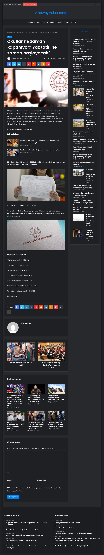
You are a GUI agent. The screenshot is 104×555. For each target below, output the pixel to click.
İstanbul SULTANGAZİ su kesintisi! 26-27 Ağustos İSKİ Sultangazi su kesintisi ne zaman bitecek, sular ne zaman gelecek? (84, 205)
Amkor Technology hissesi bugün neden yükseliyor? (83, 156)
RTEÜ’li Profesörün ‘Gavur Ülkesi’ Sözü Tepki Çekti (91, 219)
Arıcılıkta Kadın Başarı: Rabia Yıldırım (91, 122)
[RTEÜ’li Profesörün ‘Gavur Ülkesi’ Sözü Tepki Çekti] (78, 217)
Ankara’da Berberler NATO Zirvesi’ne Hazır (90, 93)
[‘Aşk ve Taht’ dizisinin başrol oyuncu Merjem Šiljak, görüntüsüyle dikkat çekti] (36, 416)
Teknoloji (59, 22)
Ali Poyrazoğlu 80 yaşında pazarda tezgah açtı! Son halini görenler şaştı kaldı (36, 398)
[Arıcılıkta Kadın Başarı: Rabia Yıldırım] (78, 123)
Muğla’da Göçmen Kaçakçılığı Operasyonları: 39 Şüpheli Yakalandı (84, 41)
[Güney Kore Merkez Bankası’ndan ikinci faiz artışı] (78, 172)
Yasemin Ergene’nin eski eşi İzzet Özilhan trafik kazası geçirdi (55, 424)
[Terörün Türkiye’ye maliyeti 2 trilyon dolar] (78, 233)
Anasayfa (31, 22)
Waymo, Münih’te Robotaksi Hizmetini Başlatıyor (83, 194)
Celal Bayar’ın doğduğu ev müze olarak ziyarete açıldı (56, 397)
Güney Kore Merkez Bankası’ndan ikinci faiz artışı (91, 174)
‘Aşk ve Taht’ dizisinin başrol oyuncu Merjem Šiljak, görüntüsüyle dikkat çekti (36, 425)
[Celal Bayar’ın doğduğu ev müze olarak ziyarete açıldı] (56, 389)
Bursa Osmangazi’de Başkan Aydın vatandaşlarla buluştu (15, 425)
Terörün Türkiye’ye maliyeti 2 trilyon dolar (90, 233)
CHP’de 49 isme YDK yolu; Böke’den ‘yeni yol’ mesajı (82, 186)
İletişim (73, 22)
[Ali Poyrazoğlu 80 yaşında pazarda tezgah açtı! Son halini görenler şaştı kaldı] (36, 389)
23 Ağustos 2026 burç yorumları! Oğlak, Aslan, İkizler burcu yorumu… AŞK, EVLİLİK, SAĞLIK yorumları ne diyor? (15, 400)
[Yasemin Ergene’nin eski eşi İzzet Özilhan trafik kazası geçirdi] (56, 416)
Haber (38, 22)
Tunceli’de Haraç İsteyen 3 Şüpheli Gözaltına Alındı (91, 109)
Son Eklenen (84, 32)
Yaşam (67, 22)
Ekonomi (45, 22)
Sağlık (52, 22)
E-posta (10, 480)
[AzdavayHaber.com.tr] (52, 12)
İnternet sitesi (41, 480)
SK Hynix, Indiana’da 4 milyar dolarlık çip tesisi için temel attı (85, 140)
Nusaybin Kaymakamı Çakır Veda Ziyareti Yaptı (83, 50)
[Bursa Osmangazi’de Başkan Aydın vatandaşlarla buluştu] (16, 416)
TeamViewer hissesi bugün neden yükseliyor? (83, 148)
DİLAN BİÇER (15, 58)
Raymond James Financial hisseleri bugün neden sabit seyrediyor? (83, 74)
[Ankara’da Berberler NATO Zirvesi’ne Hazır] (78, 92)
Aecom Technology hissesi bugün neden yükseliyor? (54, 4)
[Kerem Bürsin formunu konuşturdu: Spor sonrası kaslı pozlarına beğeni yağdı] (12, 143)
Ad (8, 473)
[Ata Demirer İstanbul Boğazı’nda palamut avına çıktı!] (12, 152)
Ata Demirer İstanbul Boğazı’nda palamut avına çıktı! (40, 150)
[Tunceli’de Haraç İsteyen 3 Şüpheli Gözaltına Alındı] (78, 107)
